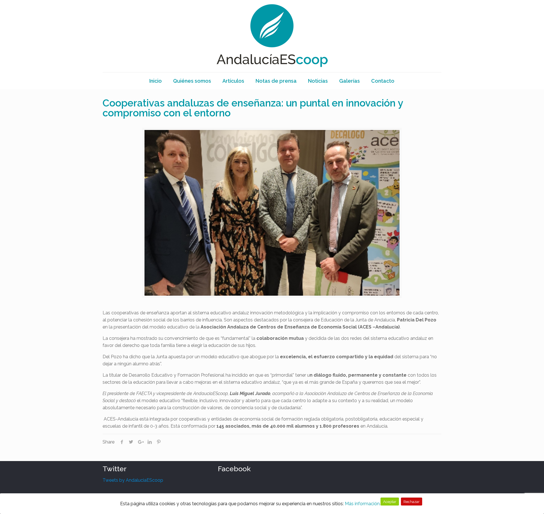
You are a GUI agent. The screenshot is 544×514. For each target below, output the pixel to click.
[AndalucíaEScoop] (272, 36)
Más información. (363, 503)
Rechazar (411, 501)
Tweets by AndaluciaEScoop (133, 480)
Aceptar (389, 501)
